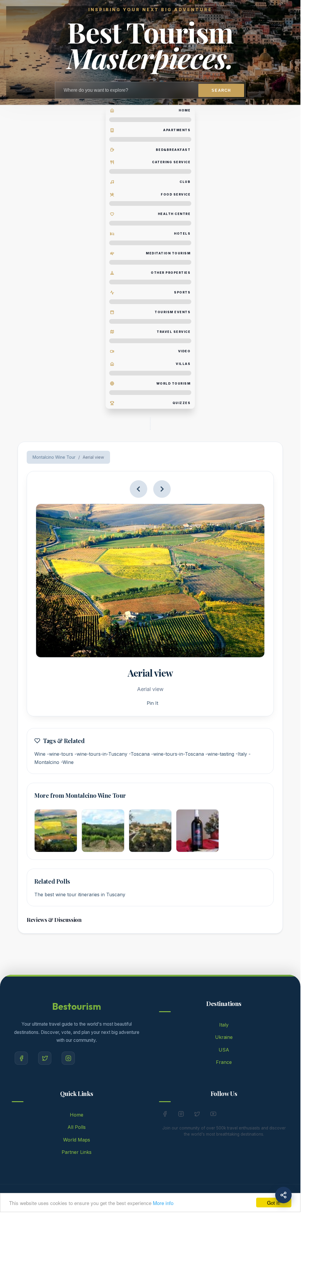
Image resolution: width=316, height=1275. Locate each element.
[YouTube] (213, 1115)
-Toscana (139, 754)
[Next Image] (162, 489)
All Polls (76, 1127)
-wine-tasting (219, 754)
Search (221, 90)
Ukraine (224, 1037)
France (224, 1062)
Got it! (273, 1202)
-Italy (241, 754)
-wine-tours (60, 754)
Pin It (152, 703)
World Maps (76, 1140)
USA (224, 1050)
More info (163, 1202)
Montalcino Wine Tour (54, 457)
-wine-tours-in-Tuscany (101, 754)
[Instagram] (68, 1058)
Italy (224, 1025)
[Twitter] (44, 1058)
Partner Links (77, 1152)
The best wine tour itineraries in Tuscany (79, 894)
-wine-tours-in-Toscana (177, 754)
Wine (39, 754)
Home (76, 1115)
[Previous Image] (138, 489)
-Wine (67, 762)
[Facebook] (21, 1058)
